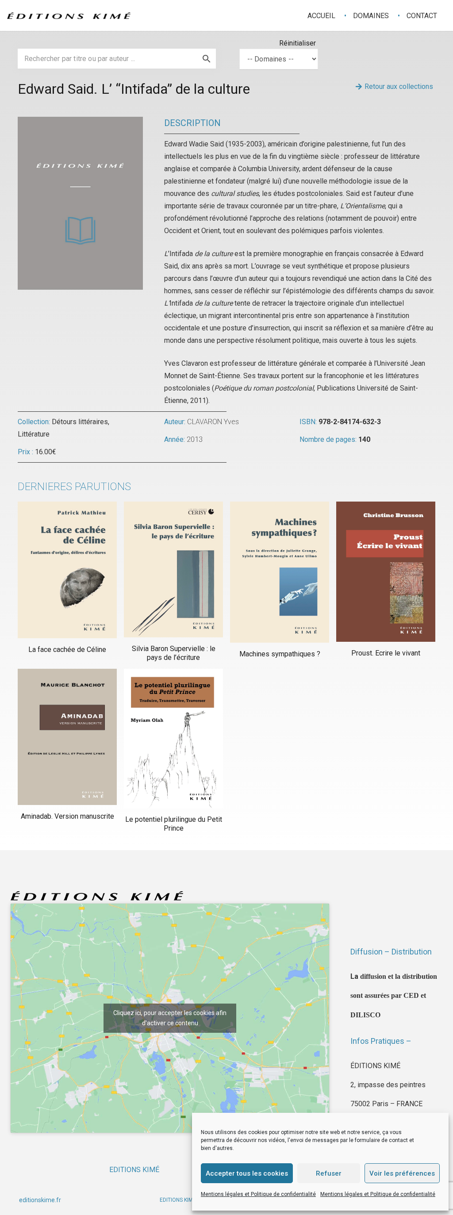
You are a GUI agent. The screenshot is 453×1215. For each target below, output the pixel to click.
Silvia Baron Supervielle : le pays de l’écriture (173, 652)
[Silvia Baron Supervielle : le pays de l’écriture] (173, 570)
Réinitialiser (297, 43)
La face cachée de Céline (67, 649)
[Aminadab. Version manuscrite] (67, 737)
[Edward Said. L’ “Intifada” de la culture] (80, 123)
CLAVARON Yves (213, 422)
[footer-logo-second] (69, 15)
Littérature (34, 434)
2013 (195, 439)
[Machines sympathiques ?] (279, 572)
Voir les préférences (402, 1173)
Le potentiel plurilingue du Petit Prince (173, 823)
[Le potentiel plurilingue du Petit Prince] (173, 739)
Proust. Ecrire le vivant (385, 653)
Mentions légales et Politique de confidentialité (258, 1194)
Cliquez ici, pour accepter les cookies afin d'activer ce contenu (169, 1018)
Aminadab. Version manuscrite (67, 816)
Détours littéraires (80, 422)
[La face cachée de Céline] (67, 570)
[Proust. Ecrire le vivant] (385, 572)
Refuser (329, 1173)
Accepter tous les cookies (247, 1173)
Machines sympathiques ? (279, 654)
